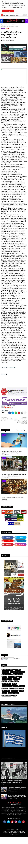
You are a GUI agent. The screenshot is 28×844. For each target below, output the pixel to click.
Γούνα (10, 679)
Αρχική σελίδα (4, 24)
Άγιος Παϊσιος (6, 672)
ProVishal (22, 831)
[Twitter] (12, 413)
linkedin (21, 541)
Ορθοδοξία (5, 688)
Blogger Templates (14, 831)
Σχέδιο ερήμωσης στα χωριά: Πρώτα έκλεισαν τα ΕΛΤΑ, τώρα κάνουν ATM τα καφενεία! (14, 475)
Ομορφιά (22, 686)
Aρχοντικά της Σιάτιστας (8, 669)
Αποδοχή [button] (8, 11)
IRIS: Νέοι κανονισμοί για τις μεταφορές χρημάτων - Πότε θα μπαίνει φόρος (12, 452)
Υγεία (15, 695)
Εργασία (16, 681)
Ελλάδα (3, 28)
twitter (21, 537)
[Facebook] (9, 413)
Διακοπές (5, 681)
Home (8, 829)
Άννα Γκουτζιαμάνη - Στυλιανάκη (17, 672)
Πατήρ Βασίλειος (6, 690)
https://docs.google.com (8, 367)
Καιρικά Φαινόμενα (7, 683)
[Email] (22, 413)
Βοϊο (21, 676)
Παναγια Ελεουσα (19, 688)
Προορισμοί (14, 690)
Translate (6, 659)
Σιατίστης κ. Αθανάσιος (13, 693)
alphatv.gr (4, 374)
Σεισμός (21, 690)
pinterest (8, 544)
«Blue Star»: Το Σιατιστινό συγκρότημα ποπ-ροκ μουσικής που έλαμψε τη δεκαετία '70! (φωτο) (12, 781)
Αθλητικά (5, 676)
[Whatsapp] (16, 413)
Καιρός (14, 683)
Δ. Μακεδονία (16, 679)
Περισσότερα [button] (18, 7)
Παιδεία (11, 688)
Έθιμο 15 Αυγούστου (7, 674)
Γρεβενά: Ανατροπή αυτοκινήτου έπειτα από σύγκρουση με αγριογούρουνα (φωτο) (17, 789)
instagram (21, 544)
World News (18, 669)
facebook (8, 537)
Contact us (18, 829)
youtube (9, 541)
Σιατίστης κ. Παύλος (7, 695)
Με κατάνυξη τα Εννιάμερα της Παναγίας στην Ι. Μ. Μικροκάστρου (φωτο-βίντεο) (17, 796)
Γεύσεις (4, 679)
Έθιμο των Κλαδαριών (18, 674)
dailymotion (7, 548)
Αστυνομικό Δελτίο (13, 676)
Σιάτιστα (4, 693)
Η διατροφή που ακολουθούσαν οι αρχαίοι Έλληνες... (12, 498)
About (12, 829)
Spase (10, 24)
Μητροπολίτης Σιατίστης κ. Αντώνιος (10, 686)
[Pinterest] (19, 413)
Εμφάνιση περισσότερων (21, 430)
